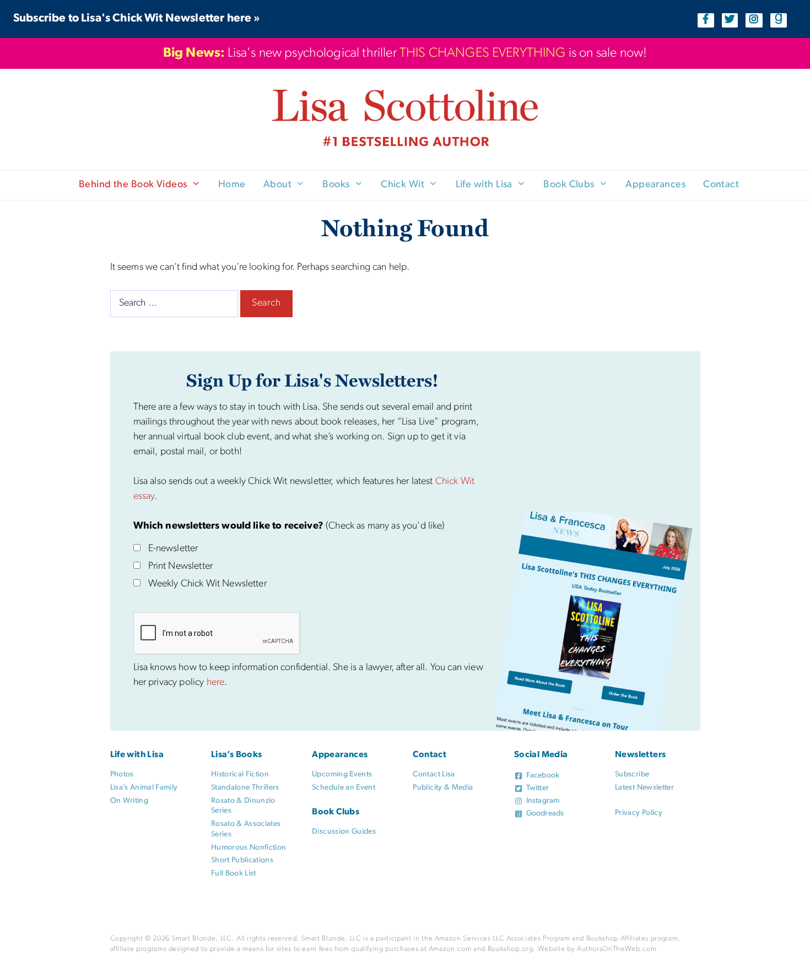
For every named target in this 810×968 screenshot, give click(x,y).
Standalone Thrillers (245, 788)
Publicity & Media (443, 788)
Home (232, 185)
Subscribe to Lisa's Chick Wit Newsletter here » (137, 18)
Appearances (655, 185)
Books (335, 185)
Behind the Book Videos (133, 185)
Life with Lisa (484, 185)
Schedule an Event (343, 788)
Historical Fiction (240, 774)
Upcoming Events (342, 774)
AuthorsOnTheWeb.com (616, 949)
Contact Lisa (434, 774)
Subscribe (632, 774)
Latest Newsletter (644, 788)
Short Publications (242, 860)
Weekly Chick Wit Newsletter (207, 584)
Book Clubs (569, 185)
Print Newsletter (180, 567)
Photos (122, 774)
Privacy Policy (638, 813)
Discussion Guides (344, 832)
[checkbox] (137, 547)
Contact (721, 185)
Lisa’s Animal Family (144, 788)
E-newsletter (173, 549)
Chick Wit (402, 185)
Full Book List (233, 873)
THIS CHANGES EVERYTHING (482, 53)
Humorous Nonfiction (249, 848)
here (216, 683)
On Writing (129, 801)
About (277, 185)
